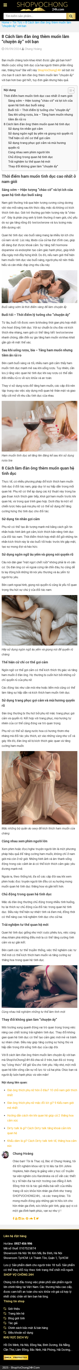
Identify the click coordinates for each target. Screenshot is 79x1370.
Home (5, 22)
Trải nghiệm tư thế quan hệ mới (29, 161)
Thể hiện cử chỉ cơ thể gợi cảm (29, 138)
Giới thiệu (14, 1309)
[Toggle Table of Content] (69, 90)
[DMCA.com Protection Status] (15, 1358)
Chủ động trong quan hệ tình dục (30, 157)
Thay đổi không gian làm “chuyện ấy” (33, 166)
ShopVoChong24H (49, 70)
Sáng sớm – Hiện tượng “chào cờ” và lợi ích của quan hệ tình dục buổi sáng (40, 103)
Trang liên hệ (16, 1313)
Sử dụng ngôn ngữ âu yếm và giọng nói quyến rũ (40, 133)
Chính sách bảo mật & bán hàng (28, 1328)
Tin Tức (17, 22)
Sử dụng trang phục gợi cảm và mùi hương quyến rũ (37, 145)
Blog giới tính (16, 1318)
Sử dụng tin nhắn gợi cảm (25, 129)
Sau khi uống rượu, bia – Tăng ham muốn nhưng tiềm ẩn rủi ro (40, 117)
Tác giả (12, 1323)
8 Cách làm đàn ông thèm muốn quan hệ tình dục (37, 124)
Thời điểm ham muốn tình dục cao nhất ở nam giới (38, 96)
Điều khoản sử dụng (20, 1332)
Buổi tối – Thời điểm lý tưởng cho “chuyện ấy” (39, 110)
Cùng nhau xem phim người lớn (29, 152)
